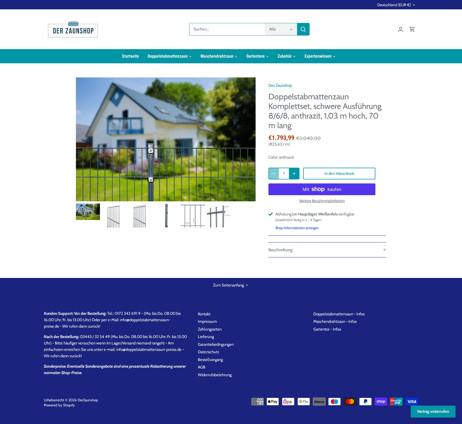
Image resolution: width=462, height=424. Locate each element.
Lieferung (206, 336)
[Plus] (294, 173)
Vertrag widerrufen (433, 411)
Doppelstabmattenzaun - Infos (339, 314)
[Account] (400, 29)
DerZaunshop (88, 400)
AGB (201, 367)
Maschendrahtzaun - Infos (335, 321)
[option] (166, 139)
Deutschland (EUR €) (394, 5)
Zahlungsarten (210, 329)
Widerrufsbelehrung (215, 374)
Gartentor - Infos (327, 329)
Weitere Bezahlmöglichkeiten (322, 201)
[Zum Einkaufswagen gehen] (412, 29)
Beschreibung (280, 249)
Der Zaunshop (280, 85)
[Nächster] (247, 139)
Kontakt (204, 314)
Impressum (207, 321)
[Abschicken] (303, 29)
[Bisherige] (84, 139)
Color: (273, 157)
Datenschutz (208, 352)
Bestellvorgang (210, 359)
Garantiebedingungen (216, 344)
